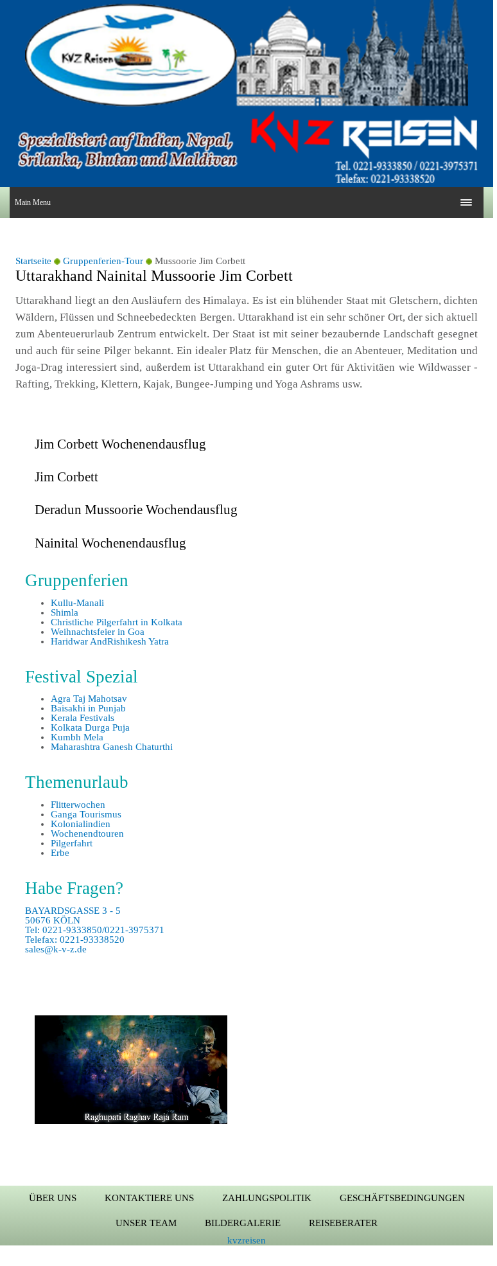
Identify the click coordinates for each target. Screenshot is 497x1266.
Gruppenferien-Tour (103, 261)
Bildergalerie (243, 1223)
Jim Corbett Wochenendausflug (120, 444)
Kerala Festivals (82, 718)
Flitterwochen (78, 804)
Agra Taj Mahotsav (89, 698)
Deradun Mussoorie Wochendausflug (136, 509)
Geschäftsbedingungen (402, 1198)
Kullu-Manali (77, 603)
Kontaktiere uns (149, 1198)
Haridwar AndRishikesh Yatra (110, 641)
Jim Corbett (66, 477)
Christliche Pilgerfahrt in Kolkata (116, 622)
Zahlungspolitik (266, 1198)
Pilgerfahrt (71, 843)
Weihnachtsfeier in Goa (97, 632)
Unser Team (146, 1223)
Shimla (64, 612)
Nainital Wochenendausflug (110, 543)
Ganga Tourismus (86, 814)
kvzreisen (246, 1240)
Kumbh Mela (77, 737)
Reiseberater (343, 1223)
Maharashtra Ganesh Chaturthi (112, 747)
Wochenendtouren (87, 833)
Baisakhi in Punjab (88, 708)
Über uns (52, 1198)
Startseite (33, 261)
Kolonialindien (80, 824)
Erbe (60, 853)
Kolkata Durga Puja (90, 727)
